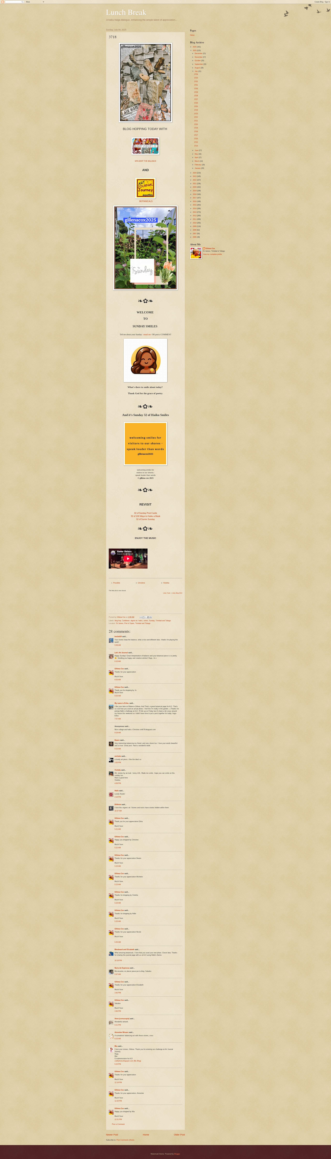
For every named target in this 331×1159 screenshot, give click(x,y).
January (198, 168)
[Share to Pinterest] (150, 617)
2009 (195, 226)
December (199, 53)
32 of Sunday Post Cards (145, 513)
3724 (196, 110)
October (198, 61)
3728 (196, 96)
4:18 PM (118, 797)
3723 (196, 114)
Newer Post (112, 1134)
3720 (196, 124)
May (196, 154)
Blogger (177, 1154)
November (199, 57)
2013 (195, 212)
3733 (196, 78)
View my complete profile (212, 254)
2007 (195, 234)
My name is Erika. (122, 703)
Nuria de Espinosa (122, 968)
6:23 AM (118, 1039)
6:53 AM (118, 680)
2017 (195, 198)
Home (146, 1134)
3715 (196, 142)
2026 (195, 47)
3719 (196, 128)
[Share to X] (146, 617)
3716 (196, 139)
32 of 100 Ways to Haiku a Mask (145, 516)
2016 (195, 201)
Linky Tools (166, 593)
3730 (196, 89)
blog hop (118, 621)
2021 (195, 184)
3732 (196, 81)
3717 (196, 135)
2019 (195, 191)
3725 (196, 106)
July (196, 71)
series (146, 621)
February (198, 165)
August (198, 68)
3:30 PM (118, 762)
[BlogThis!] (143, 617)
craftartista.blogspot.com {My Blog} (128, 1061)
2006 (195, 237)
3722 (196, 117)
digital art (134, 621)
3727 (196, 99)
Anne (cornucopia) (122, 1019)
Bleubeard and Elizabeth (124, 949)
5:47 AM (118, 974)
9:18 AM (118, 733)
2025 (195, 50)
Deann (117, 740)
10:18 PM (118, 960)
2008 (195, 230)
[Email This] (141, 617)
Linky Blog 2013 (177, 593)
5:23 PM (118, 1064)
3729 (196, 92)
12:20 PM (118, 1101)
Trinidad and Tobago (163, 621)
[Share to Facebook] (148, 617)
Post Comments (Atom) (125, 1140)
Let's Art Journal (121, 653)
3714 (196, 146)
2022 (195, 180)
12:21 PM (118, 1119)
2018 (195, 194)
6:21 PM (118, 1025)
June (197, 150)
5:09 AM (118, 645)
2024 (195, 173)
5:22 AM (118, 848)
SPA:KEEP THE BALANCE (145, 161)
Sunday (152, 621)
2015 (195, 205)
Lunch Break (126, 12)
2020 (195, 187)
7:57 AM (118, 719)
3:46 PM (118, 1011)
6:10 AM (118, 661)
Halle (117, 791)
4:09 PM (118, 783)
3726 (196, 103)
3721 (196, 121)
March (197, 161)
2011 (195, 219)
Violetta (166, 583)
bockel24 (118, 636)
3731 (196, 85)
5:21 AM (118, 829)
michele (118, 756)
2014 (195, 208)
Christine (141, 583)
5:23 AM (118, 866)
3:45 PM (118, 993)
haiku (140, 621)
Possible (116, 583)
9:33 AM (118, 749)
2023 (195, 176)
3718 (196, 131)
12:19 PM (118, 1082)
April (197, 157)
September (199, 64)
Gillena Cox (119, 669)
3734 (196, 74)
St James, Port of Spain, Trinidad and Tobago (133, 623)
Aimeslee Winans (121, 1032)
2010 (195, 223)
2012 (195, 216)
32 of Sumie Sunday (145, 519)
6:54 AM (118, 696)
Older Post (179, 1134)
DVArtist (118, 804)
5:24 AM (118, 903)
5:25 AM (118, 921)
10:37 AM (118, 811)
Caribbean (126, 621)
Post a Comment (118, 1124)
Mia (116, 1046)
